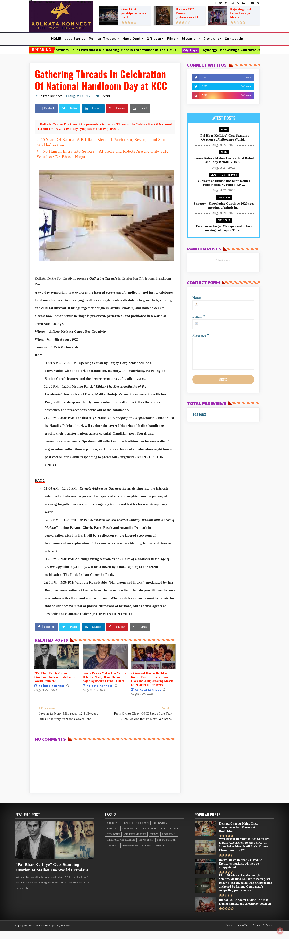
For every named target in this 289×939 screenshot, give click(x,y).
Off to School (166, 840)
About (66, 1)
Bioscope (112, 823)
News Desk (131, 39)
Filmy (171, 39)
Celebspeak (149, 828)
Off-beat (154, 39)
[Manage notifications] (280, 930)
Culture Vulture (135, 834)
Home (229, 925)
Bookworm (160, 823)
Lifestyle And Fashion (121, 840)
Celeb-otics (129, 828)
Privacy (256, 925)
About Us (242, 925)
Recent (105, 96)
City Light (211, 39)
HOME (56, 39)
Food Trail (169, 834)
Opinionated (130, 845)
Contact (270, 925)
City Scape (144, 50)
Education (189, 39)
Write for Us (84, 1)
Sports (160, 845)
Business (112, 828)
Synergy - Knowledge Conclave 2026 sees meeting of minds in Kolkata (217, 49)
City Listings (169, 828)
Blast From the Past (224, 174)
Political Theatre (102, 39)
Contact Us (234, 39)
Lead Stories (75, 39)
